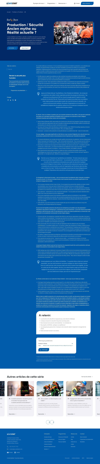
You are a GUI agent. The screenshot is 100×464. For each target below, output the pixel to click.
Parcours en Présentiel (63, 437)
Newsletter (82, 441)
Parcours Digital (61, 439)
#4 (68, 399)
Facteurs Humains (48, 444)
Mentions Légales (90, 458)
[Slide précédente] (48, 422)
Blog (72, 439)
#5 (98, 399)
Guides (72, 444)
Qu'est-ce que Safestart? (49, 439)
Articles (72, 437)
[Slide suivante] (52, 422)
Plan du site (67, 458)
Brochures (73, 446)
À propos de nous (47, 437)
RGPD (83, 458)
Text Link (10, 69)
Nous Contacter (83, 437)
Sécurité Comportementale (49, 446)
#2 (9, 399)
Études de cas (74, 441)
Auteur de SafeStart (48, 441)
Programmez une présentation (86, 439)
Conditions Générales (76, 458)
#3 (39, 399)
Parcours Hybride (62, 441)
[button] (39, 3)
